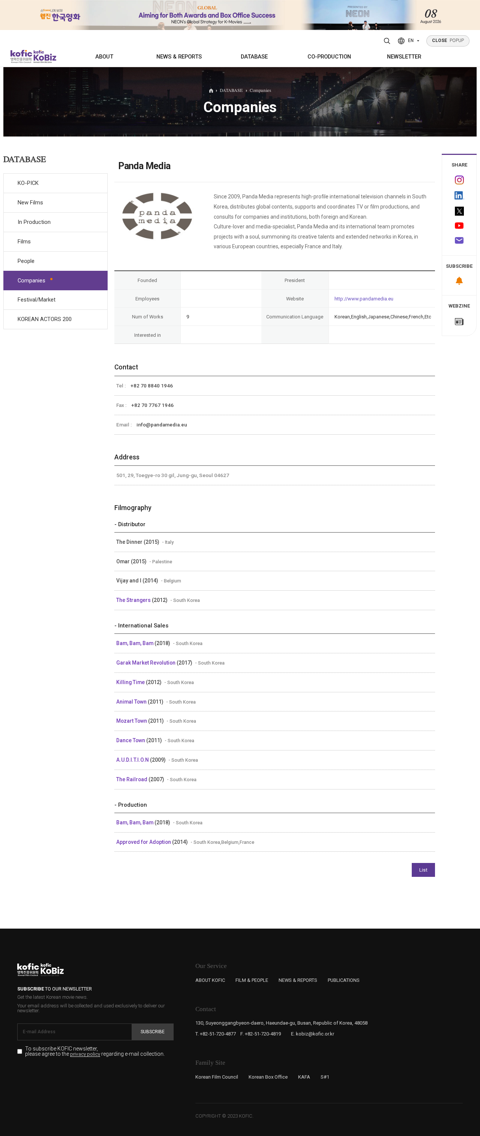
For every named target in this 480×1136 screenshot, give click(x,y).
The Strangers (134, 600)
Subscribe (153, 1031)
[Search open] (387, 41)
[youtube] (459, 226)
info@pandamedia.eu (161, 425)
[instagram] (459, 180)
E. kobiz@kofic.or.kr (312, 1034)
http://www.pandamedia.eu (363, 299)
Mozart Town (132, 721)
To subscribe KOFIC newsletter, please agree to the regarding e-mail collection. (95, 1051)
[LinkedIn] (459, 195)
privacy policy (85, 1054)
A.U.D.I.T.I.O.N (133, 760)
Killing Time (131, 682)
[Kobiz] (44, 56)
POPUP (448, 40)
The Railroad (132, 779)
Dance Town (131, 740)
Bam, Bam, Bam (135, 643)
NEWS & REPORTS (179, 56)
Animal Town (132, 702)
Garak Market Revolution (146, 663)
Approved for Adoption (144, 842)
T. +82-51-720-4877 (215, 1034)
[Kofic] (21, 56)
